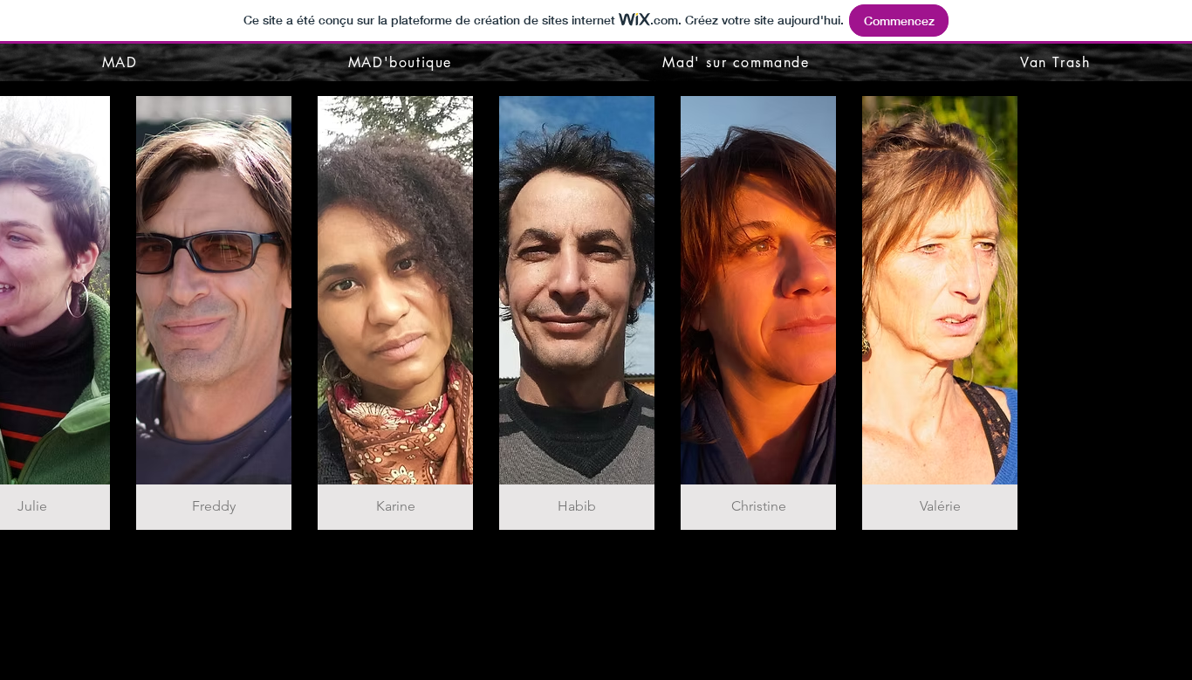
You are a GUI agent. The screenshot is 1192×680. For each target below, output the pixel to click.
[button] (213, 313)
